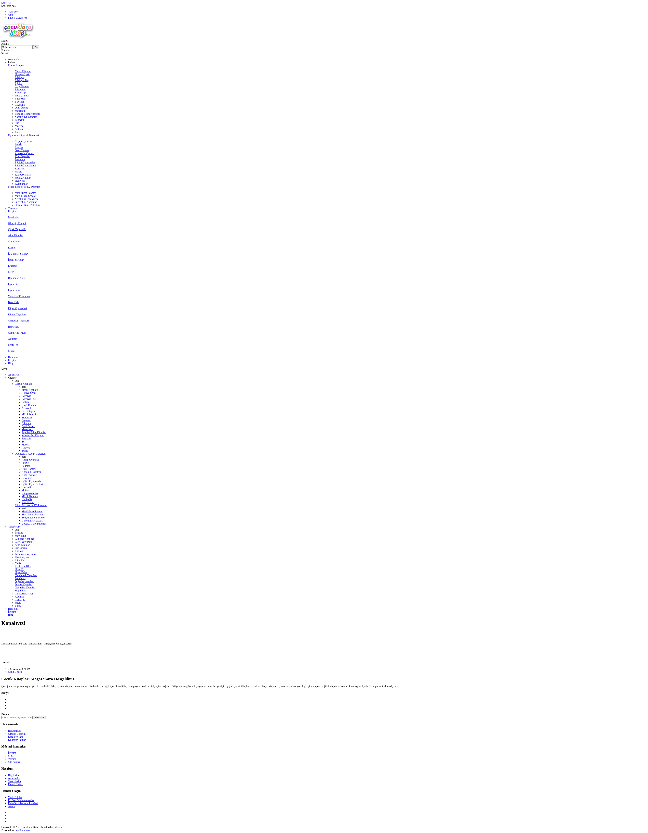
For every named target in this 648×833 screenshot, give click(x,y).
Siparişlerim (14, 781)
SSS (10, 755)
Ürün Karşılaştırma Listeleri (23, 803)
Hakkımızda (14, 730)
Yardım (12, 758)
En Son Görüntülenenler (21, 800)
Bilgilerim (13, 775)
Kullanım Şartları (17, 739)
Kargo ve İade (15, 736)
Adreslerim (14, 778)
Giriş (10, 14)
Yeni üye (13, 11)
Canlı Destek (15, 671)
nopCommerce (23, 830)
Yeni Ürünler (15, 797)
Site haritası (14, 762)
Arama (11, 806)
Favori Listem (15, 784)
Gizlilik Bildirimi (17, 733)
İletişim (12, 752)
